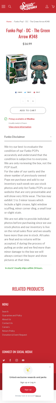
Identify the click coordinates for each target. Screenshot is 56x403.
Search (5, 311)
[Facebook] (10, 360)
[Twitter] (3, 360)
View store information (20, 126)
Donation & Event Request (14, 335)
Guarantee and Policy (12, 315)
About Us (6, 319)
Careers (6, 327)
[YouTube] (23, 360)
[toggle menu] (3, 6)
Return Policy (8, 331)
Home (8, 21)
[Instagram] (16, 360)
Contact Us (7, 323)
